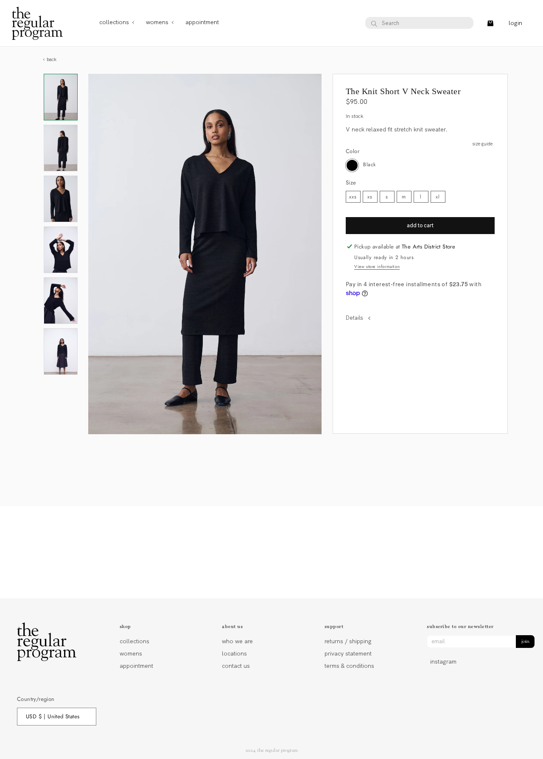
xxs (353, 197)
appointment (136, 666)
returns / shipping (348, 642)
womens (131, 653)
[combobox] (419, 23)
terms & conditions (349, 666)
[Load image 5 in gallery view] (61, 300)
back (50, 59)
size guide (482, 144)
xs (369, 197)
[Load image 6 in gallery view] (61, 351)
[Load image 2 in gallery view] (61, 148)
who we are (237, 642)
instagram (443, 661)
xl (438, 197)
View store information (377, 266)
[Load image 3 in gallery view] (61, 199)
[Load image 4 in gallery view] (61, 249)
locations (234, 653)
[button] (114, 23)
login (515, 23)
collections (134, 642)
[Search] (374, 23)
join (525, 641)
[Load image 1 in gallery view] (61, 97)
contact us (236, 666)
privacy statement (348, 653)
